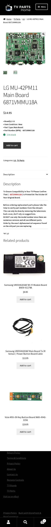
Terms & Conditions (16, 458)
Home (9, 19)
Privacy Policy (13, 463)
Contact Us (12, 474)
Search (25, 522)
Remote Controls (15, 480)
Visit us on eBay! (11, 496)
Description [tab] (9, 174)
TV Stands (12, 485)
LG (24, 19)
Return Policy (13, 452)
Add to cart (12, 145)
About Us (11, 469)
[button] (43, 34)
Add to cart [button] (25, 299)
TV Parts (17, 19)
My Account (8, 522)
